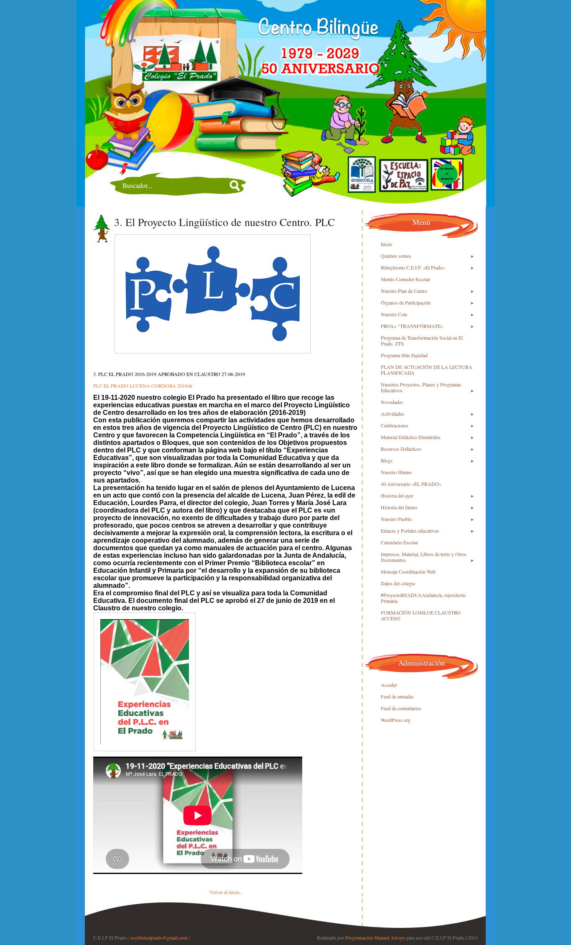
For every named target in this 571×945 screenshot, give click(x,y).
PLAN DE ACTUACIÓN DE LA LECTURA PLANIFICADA (426, 369)
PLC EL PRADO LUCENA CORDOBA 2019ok (142, 385)
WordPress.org (395, 719)
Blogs (387, 460)
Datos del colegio (398, 583)
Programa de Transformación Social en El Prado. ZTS (422, 340)
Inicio (386, 244)
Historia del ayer (397, 495)
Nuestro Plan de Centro (404, 290)
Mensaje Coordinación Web (408, 571)
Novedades (392, 402)
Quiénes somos (396, 255)
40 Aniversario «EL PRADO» (411, 483)
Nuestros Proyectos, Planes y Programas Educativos (421, 387)
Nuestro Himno (396, 472)
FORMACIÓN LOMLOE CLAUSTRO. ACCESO (421, 615)
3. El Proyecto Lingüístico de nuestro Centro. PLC (224, 222)
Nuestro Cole (394, 314)
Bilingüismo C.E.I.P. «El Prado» (413, 267)
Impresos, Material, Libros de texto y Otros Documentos (423, 557)
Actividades (392, 413)
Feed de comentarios (401, 708)
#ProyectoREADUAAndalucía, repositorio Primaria (423, 598)
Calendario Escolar (399, 542)
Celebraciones (394, 425)
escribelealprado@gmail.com (158, 937)
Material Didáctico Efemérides (411, 437)
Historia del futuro (399, 507)
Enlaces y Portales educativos (410, 530)
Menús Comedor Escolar (405, 279)
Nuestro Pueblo (396, 519)
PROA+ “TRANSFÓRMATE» (412, 326)
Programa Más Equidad (404, 355)
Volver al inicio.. (225, 892)
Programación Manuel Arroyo (375, 937)
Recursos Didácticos (401, 448)
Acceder (389, 684)
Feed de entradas (397, 696)
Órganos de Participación (406, 302)
